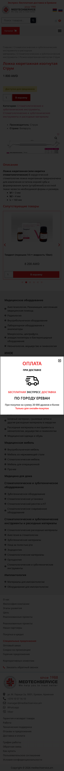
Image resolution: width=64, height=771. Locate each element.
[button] (59, 361)
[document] (32, 385)
